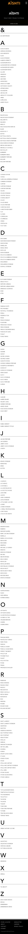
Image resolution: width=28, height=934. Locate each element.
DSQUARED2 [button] (3, 262)
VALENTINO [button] (3, 841)
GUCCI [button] (2, 375)
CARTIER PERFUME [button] (5, 188)
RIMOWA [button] (2, 701)
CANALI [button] (2, 177)
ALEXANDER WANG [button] (5, 69)
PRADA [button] (2, 665)
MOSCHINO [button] (3, 573)
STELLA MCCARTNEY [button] (6, 763)
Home (5, 18)
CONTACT (3, 926)
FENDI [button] (2, 318)
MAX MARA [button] (3, 543)
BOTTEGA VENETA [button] (5, 136)
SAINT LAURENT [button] (4, 721)
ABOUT (3, 924)
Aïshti (10, 18)
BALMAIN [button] (3, 122)
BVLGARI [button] (2, 159)
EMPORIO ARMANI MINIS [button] (7, 286)
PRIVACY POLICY (18, 926)
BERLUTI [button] (2, 124)
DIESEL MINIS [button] (4, 248)
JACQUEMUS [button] (4, 441)
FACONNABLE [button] (4, 308)
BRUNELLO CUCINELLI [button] (6, 148)
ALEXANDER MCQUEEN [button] (7, 67)
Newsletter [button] (17, 922)
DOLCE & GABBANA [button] (6, 255)
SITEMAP (3, 928)
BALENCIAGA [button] (4, 115)
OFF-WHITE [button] (3, 610)
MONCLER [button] (3, 561)
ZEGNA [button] (2, 902)
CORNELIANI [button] (4, 216)
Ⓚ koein (12, 931)
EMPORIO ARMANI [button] (5, 284)
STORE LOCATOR (5, 922)
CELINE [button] (2, 191)
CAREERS (16, 924)
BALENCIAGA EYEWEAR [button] (7, 117)
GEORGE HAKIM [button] (4, 358)
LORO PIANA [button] (4, 511)
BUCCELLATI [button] (3, 150)
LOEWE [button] (2, 504)
